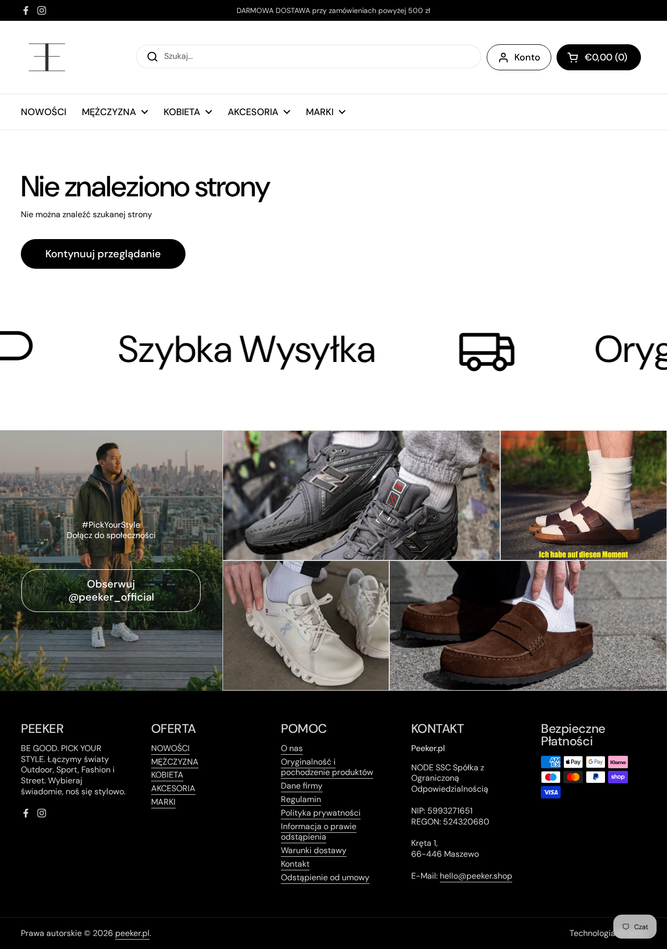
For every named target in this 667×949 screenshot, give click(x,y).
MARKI (163, 801)
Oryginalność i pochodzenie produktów (327, 767)
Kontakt (295, 863)
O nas (292, 748)
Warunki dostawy (314, 850)
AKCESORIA (173, 788)
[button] (599, 57)
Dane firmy (302, 785)
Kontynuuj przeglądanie (103, 253)
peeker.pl (132, 933)
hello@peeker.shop (476, 875)
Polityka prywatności (321, 812)
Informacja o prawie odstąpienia (318, 832)
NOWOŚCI (170, 748)
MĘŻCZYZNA (175, 761)
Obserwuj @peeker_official (111, 590)
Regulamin (301, 799)
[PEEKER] (47, 57)
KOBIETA (167, 774)
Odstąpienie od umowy (325, 877)
